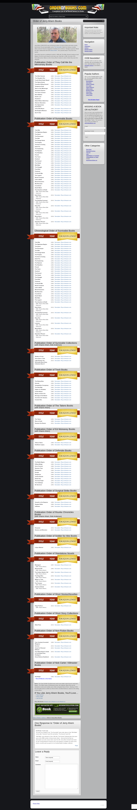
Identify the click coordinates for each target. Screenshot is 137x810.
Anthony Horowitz (90, 84)
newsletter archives (89, 65)
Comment (38, 764)
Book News (88, 149)
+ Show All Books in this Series (43, 678)
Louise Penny (89, 95)
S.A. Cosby (88, 85)
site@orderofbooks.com (90, 123)
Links (87, 154)
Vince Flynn (89, 92)
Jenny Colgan (89, 93)
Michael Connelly (90, 90)
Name (37, 757)
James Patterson (90, 87)
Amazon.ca (62, 701)
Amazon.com (47, 701)
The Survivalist (58, 47)
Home (86, 44)
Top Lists (88, 152)
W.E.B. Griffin (39, 696)
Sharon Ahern (53, 50)
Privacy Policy (36, 803)
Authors (44, 717)
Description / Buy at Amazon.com (63, 76)
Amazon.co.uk (55, 701)
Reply (76, 745)
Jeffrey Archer (89, 89)
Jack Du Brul (39, 698)
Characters (87, 46)
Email (37, 760)
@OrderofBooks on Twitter (92, 157)
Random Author (88, 51)
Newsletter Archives (90, 151)
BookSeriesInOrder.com (91, 160)
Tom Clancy (89, 82)
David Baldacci (89, 81)
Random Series (88, 49)
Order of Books (37, 717)
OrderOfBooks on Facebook (92, 155)
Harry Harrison (40, 695)
